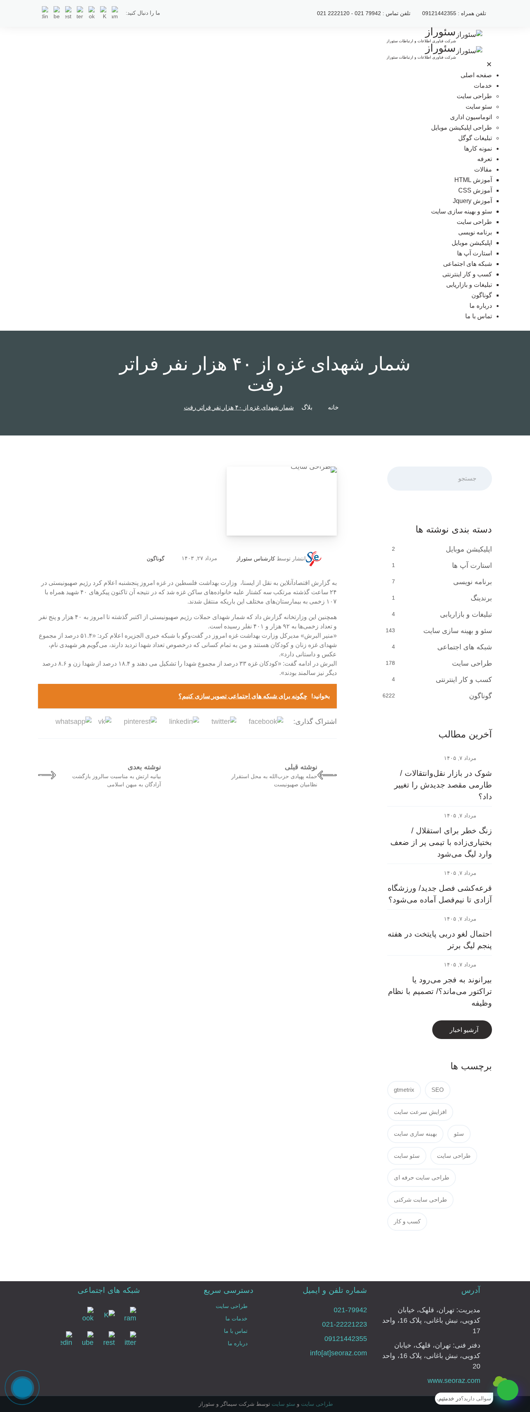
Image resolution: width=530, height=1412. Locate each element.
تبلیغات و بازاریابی (469, 284)
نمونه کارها (478, 148)
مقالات (483, 169)
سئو (459, 1133)
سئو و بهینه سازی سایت (461, 211)
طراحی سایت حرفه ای (421, 1177)
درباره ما (480, 305)
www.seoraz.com (454, 1380)
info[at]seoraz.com (338, 1353)
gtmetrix (404, 1089)
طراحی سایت (474, 96)
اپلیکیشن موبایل (472, 242)
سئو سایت (479, 106)
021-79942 (350, 1310)
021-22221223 (344, 1324)
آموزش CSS (475, 190)
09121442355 (345, 1339)
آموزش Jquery (472, 201)
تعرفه (484, 159)
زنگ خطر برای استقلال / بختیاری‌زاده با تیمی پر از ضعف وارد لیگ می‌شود (441, 842)
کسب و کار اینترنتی (467, 274)
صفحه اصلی (476, 75)
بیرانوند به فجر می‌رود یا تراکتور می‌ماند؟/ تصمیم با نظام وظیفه (440, 991)
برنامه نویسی (475, 232)
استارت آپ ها (474, 253)
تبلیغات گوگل (475, 138)
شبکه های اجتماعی (467, 263)
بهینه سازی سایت (415, 1133)
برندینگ (481, 598)
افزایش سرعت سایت (420, 1111)
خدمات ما (236, 1318)
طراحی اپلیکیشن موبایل (461, 127)
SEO (437, 1089)
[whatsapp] (507, 1390)
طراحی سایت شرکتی (420, 1199)
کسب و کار (407, 1221)
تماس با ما (478, 316)
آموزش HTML (473, 180)
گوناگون (481, 295)
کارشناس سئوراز (255, 558)
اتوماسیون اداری (471, 117)
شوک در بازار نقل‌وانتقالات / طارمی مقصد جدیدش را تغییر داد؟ (443, 785)
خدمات (483, 85)
